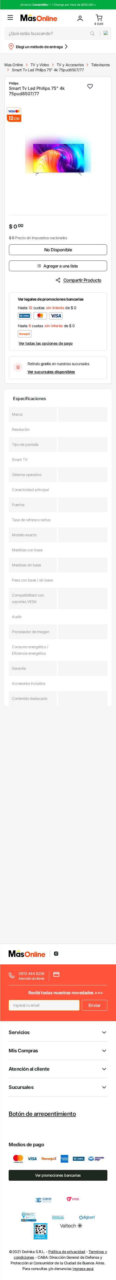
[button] (10, 18)
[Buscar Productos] (92, 33)
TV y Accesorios (70, 64)
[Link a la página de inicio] (13, 65)
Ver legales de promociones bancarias (51, 299)
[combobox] (52, 33)
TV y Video (39, 64)
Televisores (100, 64)
